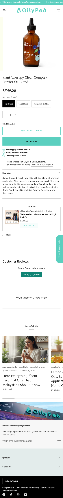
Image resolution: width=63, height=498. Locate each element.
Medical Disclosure (47, 487)
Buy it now (31, 141)
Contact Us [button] (6, 467)
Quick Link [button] (6, 457)
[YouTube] (25, 494)
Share (8, 235)
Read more (7, 193)
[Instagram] (18, 494)
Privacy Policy (34, 487)
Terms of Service (22, 487)
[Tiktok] (11, 494)
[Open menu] (7, 10)
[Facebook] (3, 494)
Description (6, 173)
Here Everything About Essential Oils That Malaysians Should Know (21, 380)
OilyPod (7, 487)
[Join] (58, 440)
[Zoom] (10, 64)
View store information (42, 164)
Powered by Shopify (9, 490)
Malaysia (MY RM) (11, 481)
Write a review (31, 274)
